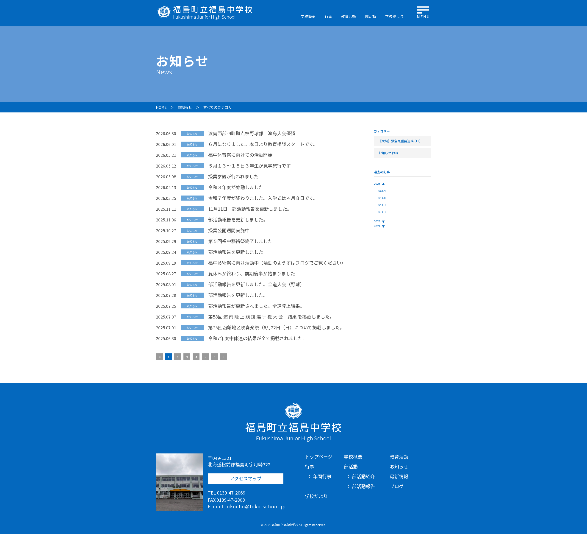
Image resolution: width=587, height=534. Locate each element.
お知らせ (184, 107)
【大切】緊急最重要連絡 (396, 141)
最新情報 (399, 476)
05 (382, 198)
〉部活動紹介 (361, 476)
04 (382, 204)
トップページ (318, 456)
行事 (328, 16)
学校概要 (308, 16)
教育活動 (348, 16)
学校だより (394, 16)
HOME (161, 107)
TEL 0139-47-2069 (226, 492)
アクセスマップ (245, 478)
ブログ (397, 486)
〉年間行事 (319, 476)
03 (382, 212)
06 (382, 190)
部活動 (370, 16)
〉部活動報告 (361, 486)
